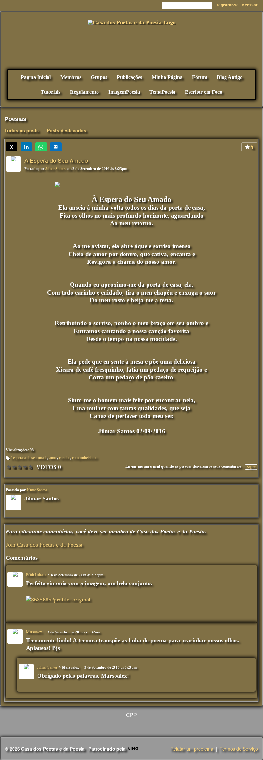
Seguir (251, 467)
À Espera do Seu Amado (56, 160)
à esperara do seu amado (29, 457)
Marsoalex (34, 632)
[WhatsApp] (41, 146)
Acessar (250, 5)
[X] (11, 146)
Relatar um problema (191, 749)
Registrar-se (227, 5)
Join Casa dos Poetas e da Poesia (44, 544)
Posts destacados (66, 130)
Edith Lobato (36, 575)
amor (53, 457)
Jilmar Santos (55, 169)
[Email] (56, 146)
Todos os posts (21, 130)
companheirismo (84, 457)
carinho (64, 457)
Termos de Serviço (239, 749)
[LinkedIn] (26, 146)
